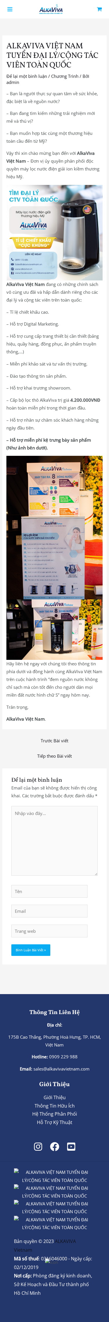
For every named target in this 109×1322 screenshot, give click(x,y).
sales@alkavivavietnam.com (61, 1069)
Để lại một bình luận (26, 76)
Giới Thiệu (55, 1097)
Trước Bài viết (54, 740)
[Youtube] (71, 1146)
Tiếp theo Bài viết (54, 756)
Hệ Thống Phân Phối (54, 1114)
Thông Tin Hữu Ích (55, 1106)
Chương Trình (64, 76)
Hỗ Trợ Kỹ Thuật (54, 1122)
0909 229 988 (63, 1057)
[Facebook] (54, 1146)
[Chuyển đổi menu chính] (10, 9)
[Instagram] (38, 1146)
